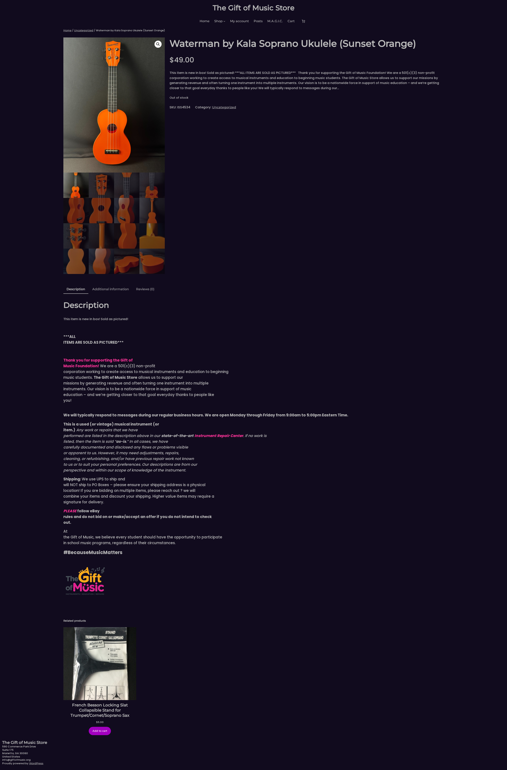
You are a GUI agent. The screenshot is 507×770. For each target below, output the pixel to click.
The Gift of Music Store (253, 7)
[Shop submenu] (224, 21)
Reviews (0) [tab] (145, 289)
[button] (158, 44)
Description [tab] (76, 289)
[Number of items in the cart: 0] (303, 21)
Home (67, 30)
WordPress (36, 763)
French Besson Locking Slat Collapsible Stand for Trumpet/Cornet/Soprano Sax (100, 710)
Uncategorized (83, 30)
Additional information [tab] (110, 289)
